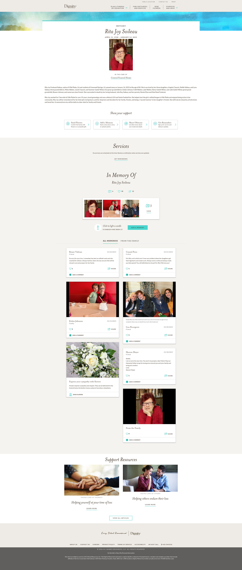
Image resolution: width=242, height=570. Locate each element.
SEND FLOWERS (78, 394)
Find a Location (148, 2)
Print (174, 2)
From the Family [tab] (130, 241)
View (149, 211)
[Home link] (70, 6)
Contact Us (163, 2)
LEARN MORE (91, 508)
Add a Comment (78, 275)
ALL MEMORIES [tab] (110, 241)
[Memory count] (109, 191)
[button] (119, 7)
